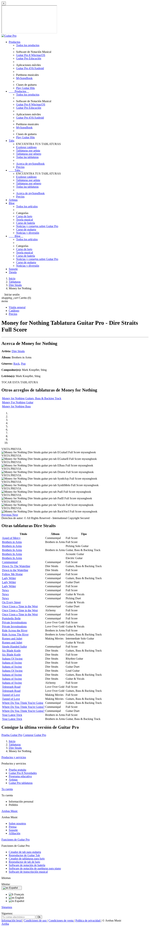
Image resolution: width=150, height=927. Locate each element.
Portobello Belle (11, 618)
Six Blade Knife (11, 650)
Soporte (13, 268)
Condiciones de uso (35, 920)
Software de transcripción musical (28, 871)
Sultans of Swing (12, 662)
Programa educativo (20, 776)
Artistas (13, 199)
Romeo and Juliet (12, 638)
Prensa (12, 826)
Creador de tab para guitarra (25, 852)
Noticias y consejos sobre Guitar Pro (37, 226)
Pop (23, 363)
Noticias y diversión (27, 232)
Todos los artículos (27, 206)
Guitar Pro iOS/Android (30, 68)
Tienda (13, 272)
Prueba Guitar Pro (11, 735)
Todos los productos (27, 45)
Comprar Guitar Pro (34, 735)
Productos (14, 41)
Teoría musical (24, 219)
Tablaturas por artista (28, 150)
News (5, 590)
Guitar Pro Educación (28, 58)
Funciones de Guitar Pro (15, 839)
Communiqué (10, 562)
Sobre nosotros (17, 823)
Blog (11, 203)
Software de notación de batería (27, 865)
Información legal (11, 920)
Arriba (5, 923)
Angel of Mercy (11, 538)
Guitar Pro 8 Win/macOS (30, 55)
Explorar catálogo (26, 147)
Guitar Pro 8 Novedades (23, 773)
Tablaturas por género (28, 153)
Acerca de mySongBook (30, 163)
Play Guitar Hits (25, 88)
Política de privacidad (88, 920)
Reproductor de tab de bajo (24, 861)
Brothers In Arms (12, 550)
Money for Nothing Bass (16, 406)
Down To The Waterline (16, 566)
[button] (6, 514)
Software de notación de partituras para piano (35, 868)
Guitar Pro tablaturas (21, 782)
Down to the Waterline (15, 570)
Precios (20, 167)
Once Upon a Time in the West (20, 606)
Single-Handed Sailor (14, 646)
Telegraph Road (11, 686)
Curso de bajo (24, 216)
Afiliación (14, 833)
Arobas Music (9, 811)
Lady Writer (9, 578)
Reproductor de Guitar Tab (24, 855)
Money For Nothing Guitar (17, 402)
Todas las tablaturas (27, 157)
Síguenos (6, 907)
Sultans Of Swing (12, 658)
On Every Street (11, 602)
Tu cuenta (7, 789)
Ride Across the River (14, 630)
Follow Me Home (12, 574)
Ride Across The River (15, 634)
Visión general (17, 307)
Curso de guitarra (26, 229)
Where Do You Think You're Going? (23, 706)
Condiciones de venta (61, 920)
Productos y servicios (13, 757)
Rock (16, 363)
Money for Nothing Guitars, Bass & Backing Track (31, 398)
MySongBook (24, 78)
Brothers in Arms (12, 542)
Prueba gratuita (17, 769)
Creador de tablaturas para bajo (27, 858)
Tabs (11, 140)
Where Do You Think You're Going (22, 702)
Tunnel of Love (11, 694)
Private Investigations (14, 622)
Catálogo (14, 310)
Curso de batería (25, 222)
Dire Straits (18, 351)
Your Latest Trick (12, 714)
